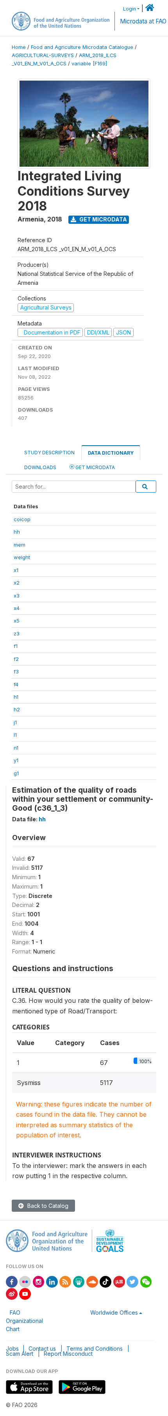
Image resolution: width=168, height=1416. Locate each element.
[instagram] (39, 1281)
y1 (16, 760)
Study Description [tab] (49, 452)
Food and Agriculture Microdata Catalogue (82, 47)
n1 (16, 748)
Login (129, 9)
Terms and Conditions (94, 1348)
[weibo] (12, 1293)
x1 (16, 570)
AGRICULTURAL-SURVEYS (43, 55)
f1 (16, 646)
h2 (17, 709)
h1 (16, 697)
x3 (17, 595)
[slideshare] (79, 1281)
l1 (15, 735)
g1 (16, 773)
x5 (17, 620)
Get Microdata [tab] (94, 467)
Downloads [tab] (40, 467)
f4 (16, 684)
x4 (17, 608)
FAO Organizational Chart (24, 1320)
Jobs (12, 1348)
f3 (16, 671)
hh (17, 532)
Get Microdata (102, 219)
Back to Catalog (47, 1205)
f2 (16, 659)
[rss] (65, 1281)
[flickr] (25, 1281)
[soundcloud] (92, 1281)
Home (19, 47)
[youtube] (25, 1293)
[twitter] (132, 1281)
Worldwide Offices (114, 1312)
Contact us (42, 1348)
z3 (17, 633)
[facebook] (12, 1281)
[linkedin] (52, 1281)
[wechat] (146, 1281)
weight (22, 557)
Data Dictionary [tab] (111, 453)
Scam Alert (19, 1353)
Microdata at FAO (143, 21)
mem (19, 545)
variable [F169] (89, 64)
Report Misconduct (68, 1353)
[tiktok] (105, 1281)
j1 (15, 722)
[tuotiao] (119, 1281)
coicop (22, 519)
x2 (17, 582)
